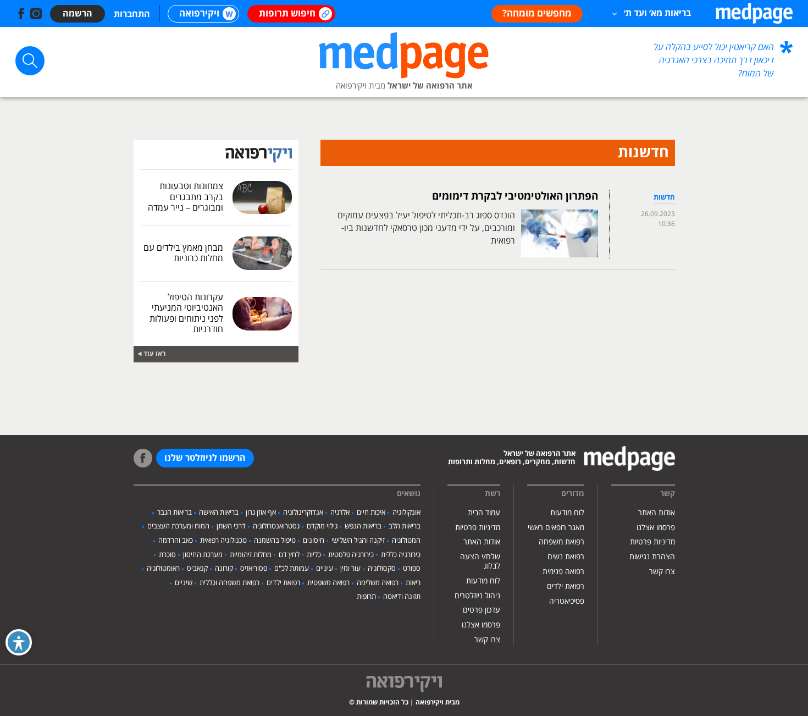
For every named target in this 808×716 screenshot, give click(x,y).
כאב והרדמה (175, 540)
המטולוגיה (406, 540)
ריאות (413, 583)
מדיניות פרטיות (652, 542)
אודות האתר (656, 512)
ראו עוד (154, 354)
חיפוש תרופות (287, 14)
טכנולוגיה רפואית (223, 540)
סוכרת (167, 554)
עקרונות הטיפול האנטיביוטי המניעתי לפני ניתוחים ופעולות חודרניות (186, 313)
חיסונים (313, 540)
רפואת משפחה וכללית (229, 583)
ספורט (411, 568)
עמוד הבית (484, 512)
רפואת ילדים (565, 586)
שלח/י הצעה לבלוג (480, 561)
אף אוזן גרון (261, 512)
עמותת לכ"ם (291, 568)
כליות (314, 554)
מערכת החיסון (203, 554)
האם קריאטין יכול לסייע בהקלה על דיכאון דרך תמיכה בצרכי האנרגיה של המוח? (714, 60)
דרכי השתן (231, 526)
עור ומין (350, 568)
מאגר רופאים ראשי (556, 527)
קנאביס (197, 568)
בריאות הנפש (363, 526)
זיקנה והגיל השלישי (358, 540)
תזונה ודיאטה (401, 596)
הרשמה (77, 13)
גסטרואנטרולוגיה (276, 526)
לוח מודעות (567, 512)
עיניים (324, 568)
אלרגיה (340, 512)
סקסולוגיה (382, 568)
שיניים (183, 583)
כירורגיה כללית (400, 554)
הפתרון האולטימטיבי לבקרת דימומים (515, 196)
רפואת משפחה (561, 542)
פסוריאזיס (253, 568)
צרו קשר (662, 571)
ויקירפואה (199, 14)
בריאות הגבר (174, 512)
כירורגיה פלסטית (351, 554)
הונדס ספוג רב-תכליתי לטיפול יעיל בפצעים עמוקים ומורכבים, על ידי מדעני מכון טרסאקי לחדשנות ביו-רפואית (426, 228)
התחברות (132, 14)
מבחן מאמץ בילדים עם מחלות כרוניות (183, 253)
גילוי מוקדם (322, 526)
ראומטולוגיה (163, 568)
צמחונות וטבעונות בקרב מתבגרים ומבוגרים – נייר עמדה (185, 197)
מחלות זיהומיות (251, 554)
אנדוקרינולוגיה (303, 512)
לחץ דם (289, 554)
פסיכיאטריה (566, 601)
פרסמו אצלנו (656, 527)
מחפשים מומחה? (537, 14)
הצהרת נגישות (652, 556)
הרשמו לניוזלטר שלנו (205, 458)
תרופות (366, 596)
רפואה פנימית (563, 571)
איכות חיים (371, 512)
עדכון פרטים (481, 610)
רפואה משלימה (378, 583)
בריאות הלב (404, 526)
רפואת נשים (565, 556)
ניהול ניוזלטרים (477, 596)
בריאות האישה (219, 512)
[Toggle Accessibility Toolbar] (18, 642)
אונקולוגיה (406, 512)
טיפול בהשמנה (275, 540)
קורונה (224, 568)
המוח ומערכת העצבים (178, 526)
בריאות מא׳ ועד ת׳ (657, 13)
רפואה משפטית (328, 583)
